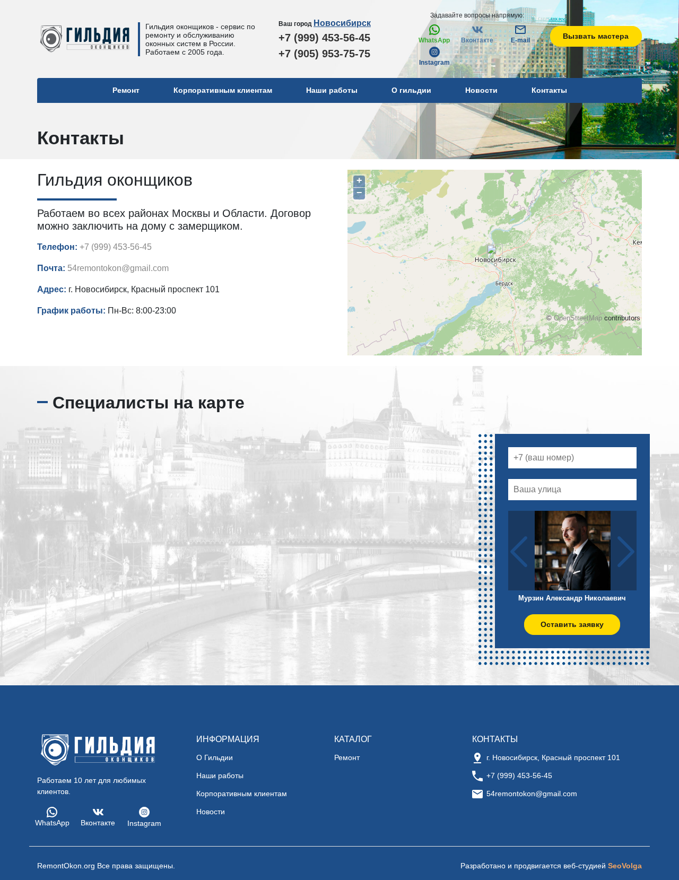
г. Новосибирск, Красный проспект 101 (553, 757)
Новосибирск (342, 23)
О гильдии (411, 90)
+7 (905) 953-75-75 (324, 53)
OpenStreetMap (578, 318)
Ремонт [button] (126, 90)
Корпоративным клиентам (222, 90)
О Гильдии (214, 757)
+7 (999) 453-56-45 (324, 37)
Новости (481, 90)
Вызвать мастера (596, 36)
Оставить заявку (572, 624)
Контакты (549, 90)
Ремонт (347, 757)
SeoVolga (625, 865)
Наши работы (332, 90)
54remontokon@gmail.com (118, 268)
